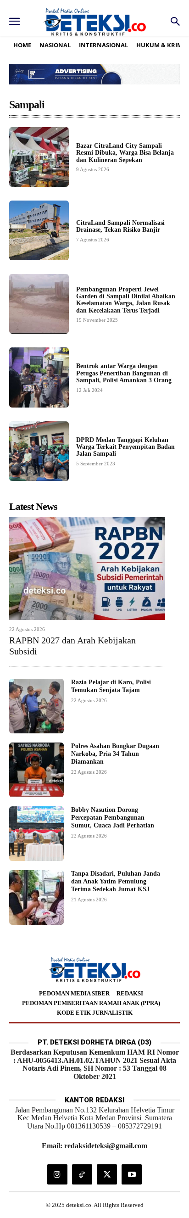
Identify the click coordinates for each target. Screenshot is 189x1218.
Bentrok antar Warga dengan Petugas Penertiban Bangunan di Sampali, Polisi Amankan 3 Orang (124, 373)
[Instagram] (57, 1174)
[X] (107, 1174)
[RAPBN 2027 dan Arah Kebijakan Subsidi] (87, 568)
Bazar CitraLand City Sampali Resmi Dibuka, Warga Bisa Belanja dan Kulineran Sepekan (125, 152)
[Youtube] (132, 1174)
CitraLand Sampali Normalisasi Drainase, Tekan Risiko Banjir (120, 226)
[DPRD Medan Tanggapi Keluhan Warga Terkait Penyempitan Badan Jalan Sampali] (39, 451)
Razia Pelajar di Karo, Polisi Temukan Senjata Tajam (111, 686)
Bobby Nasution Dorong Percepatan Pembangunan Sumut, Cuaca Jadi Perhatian (112, 817)
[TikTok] (82, 1174)
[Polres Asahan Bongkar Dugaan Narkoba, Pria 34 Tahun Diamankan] (36, 770)
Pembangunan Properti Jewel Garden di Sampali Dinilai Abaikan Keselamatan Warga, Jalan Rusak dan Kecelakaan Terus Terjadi (125, 300)
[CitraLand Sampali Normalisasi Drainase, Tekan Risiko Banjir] (39, 230)
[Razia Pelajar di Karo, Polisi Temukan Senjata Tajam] (36, 706)
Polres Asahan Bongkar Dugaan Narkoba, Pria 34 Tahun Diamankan (115, 754)
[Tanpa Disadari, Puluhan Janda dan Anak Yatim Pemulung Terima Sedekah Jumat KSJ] (36, 897)
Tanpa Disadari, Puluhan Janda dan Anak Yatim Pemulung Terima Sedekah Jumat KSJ (115, 881)
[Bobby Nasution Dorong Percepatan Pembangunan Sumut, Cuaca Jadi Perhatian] (36, 833)
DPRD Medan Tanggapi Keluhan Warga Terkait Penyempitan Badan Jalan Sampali (125, 447)
